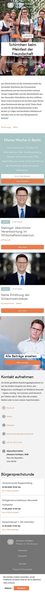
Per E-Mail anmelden (10, 491)
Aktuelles (23, 62)
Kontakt (37, 62)
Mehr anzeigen (22, 362)
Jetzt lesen (22, 247)
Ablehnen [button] (8, 588)
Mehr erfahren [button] (9, 583)
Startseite (9, 62)
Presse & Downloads (22, 569)
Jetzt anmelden (22, 181)
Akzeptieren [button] (21, 588)
